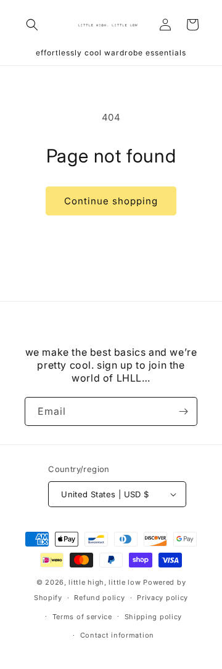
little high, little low (104, 582)
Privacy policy (162, 597)
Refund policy (99, 597)
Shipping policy (154, 616)
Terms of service (82, 616)
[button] (32, 24)
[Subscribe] (183, 411)
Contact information (117, 635)
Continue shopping (111, 201)
